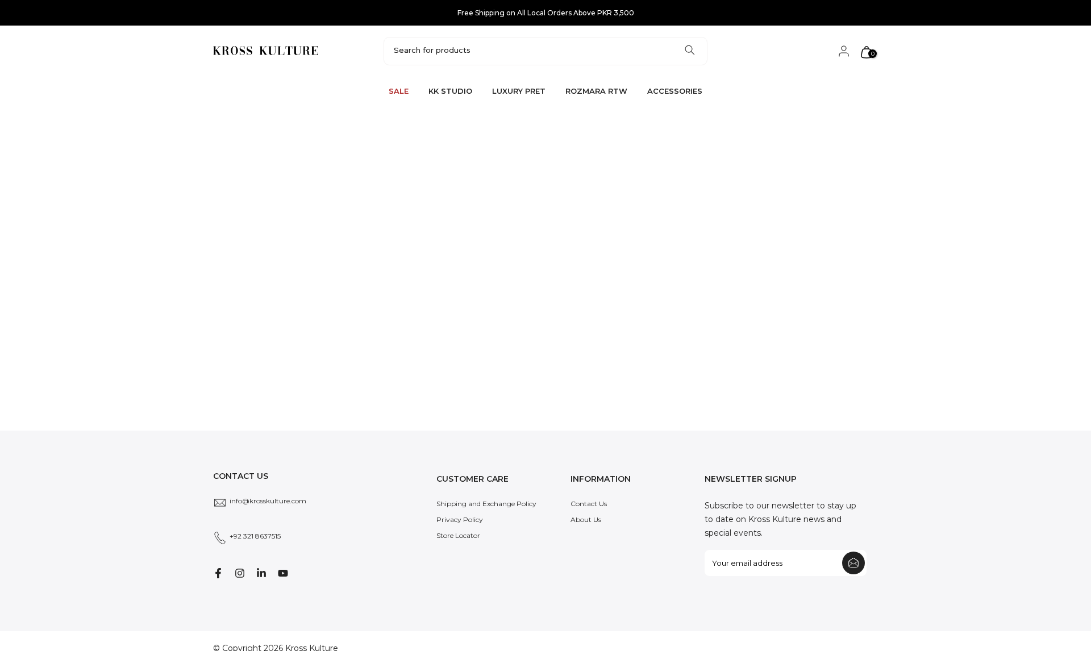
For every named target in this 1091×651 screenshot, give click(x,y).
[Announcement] (545, 13)
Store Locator (458, 535)
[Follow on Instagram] (240, 573)
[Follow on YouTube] (283, 573)
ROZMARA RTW (596, 90)
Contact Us (589, 503)
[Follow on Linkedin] (261, 573)
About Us (586, 519)
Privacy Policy (459, 519)
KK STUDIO (450, 90)
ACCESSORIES (674, 90)
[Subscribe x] (853, 563)
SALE (399, 90)
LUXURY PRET (519, 90)
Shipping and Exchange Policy (486, 503)
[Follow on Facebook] (218, 573)
